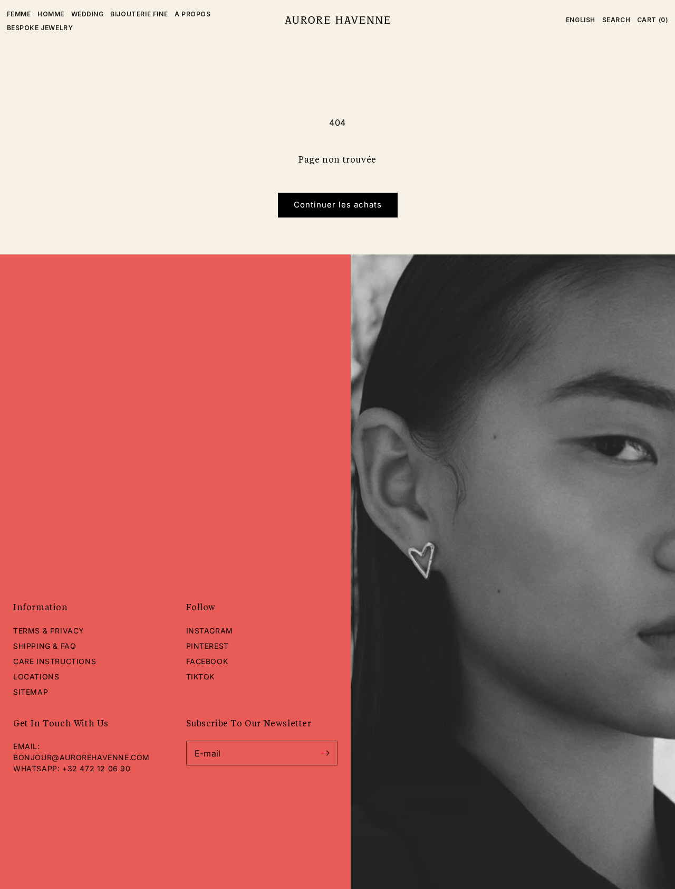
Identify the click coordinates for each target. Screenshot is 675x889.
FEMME (19, 14)
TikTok (200, 676)
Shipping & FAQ (44, 645)
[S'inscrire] (325, 753)
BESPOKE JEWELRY (40, 28)
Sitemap (30, 691)
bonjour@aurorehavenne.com (81, 757)
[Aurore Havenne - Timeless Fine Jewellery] (337, 19)
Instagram (209, 630)
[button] (616, 20)
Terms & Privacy (48, 630)
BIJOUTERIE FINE (139, 14)
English (580, 20)
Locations (36, 676)
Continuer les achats (338, 205)
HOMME (50, 14)
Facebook (207, 661)
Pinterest (207, 645)
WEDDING (87, 14)
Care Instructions (54, 661)
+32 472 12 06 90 (96, 768)
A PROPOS (193, 14)
